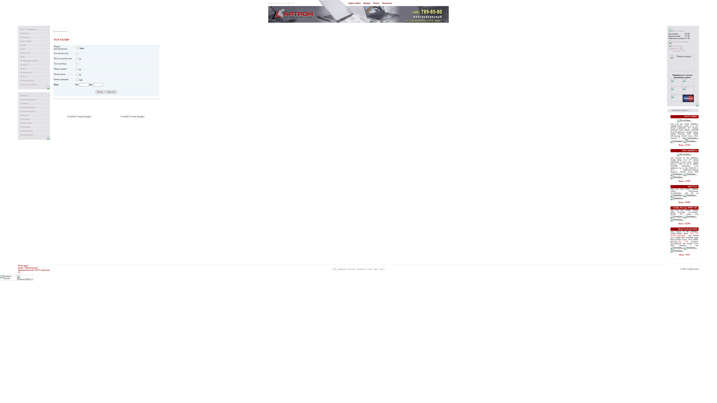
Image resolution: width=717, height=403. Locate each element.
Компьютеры (26, 72)
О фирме (24, 103)
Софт (23, 49)
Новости (24, 96)
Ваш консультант (28, 100)
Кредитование (27, 135)
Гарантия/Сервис (28, 111)
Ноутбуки (25, 33)
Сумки (23, 45)
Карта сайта (355, 3)
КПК (23, 57)
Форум (366, 3)
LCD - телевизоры (29, 29)
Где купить (25, 119)
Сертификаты (26, 131)
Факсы (23, 69)
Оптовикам (25, 127)
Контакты (387, 3)
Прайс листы (26, 123)
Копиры (24, 65)
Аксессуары (26, 41)
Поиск (376, 3)
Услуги (24, 76)
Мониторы (25, 37)
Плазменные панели (29, 61)
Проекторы (26, 53)
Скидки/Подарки (28, 107)
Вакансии (25, 115)
